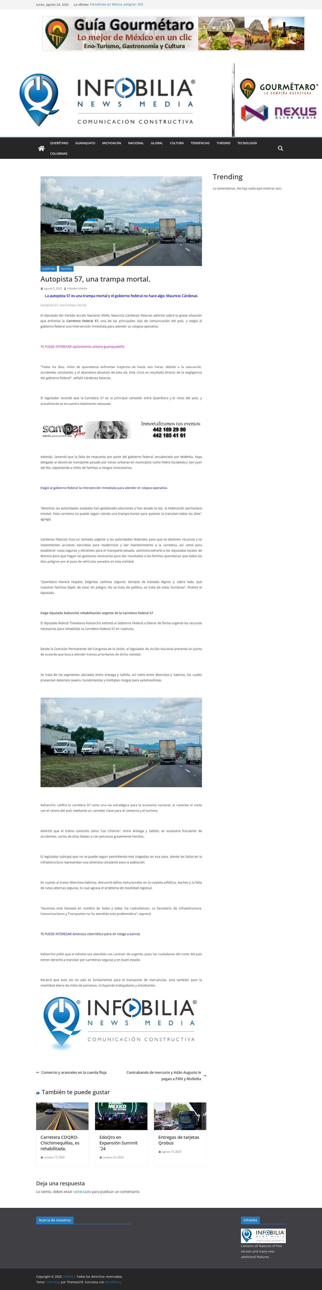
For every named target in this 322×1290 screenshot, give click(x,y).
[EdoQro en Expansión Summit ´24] (121, 1105)
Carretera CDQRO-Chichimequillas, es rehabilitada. (60, 1143)
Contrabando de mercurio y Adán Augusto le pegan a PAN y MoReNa (164, 1075)
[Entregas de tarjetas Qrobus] (180, 1105)
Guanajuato (85, 143)
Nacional (136, 143)
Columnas (58, 153)
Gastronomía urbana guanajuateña (98, 346)
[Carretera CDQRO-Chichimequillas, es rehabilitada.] (62, 1105)
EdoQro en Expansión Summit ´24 (118, 1143)
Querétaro (59, 143)
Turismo (223, 143)
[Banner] (173, 33)
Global (157, 143)
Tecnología (247, 143)
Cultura (177, 143)
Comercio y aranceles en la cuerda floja (73, 1072)
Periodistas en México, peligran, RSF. (117, 4)
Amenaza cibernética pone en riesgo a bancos (106, 934)
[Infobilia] (161, 66)
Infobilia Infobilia (77, 288)
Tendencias (200, 143)
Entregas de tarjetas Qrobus (178, 1140)
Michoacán (111, 143)
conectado (82, 1191)
